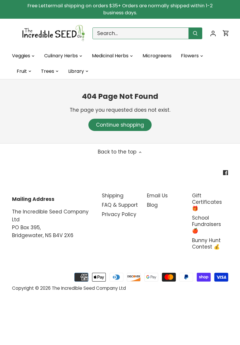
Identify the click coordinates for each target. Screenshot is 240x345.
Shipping (113, 195)
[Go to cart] (225, 33)
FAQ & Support (120, 204)
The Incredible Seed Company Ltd (89, 288)
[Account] (213, 33)
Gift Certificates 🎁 (207, 202)
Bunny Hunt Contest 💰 (206, 243)
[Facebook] (225, 172)
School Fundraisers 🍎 (206, 224)
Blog (152, 204)
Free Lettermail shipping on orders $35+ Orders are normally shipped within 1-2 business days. (120, 9)
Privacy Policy (119, 214)
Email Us (157, 195)
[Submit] (195, 33)
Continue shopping (120, 124)
